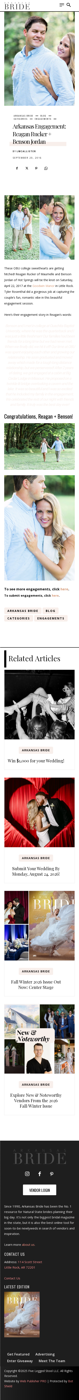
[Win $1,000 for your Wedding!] (39, 704)
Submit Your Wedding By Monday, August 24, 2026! (36, 871)
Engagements (43, 119)
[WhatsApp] (46, 168)
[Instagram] (27, 1174)
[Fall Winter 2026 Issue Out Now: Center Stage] (39, 926)
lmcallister (26, 151)
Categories (21, 119)
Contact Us (12, 1278)
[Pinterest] (36, 168)
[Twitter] (26, 168)
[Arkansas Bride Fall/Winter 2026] (22, 1314)
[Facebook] (17, 168)
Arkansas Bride (23, 116)
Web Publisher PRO (33, 1381)
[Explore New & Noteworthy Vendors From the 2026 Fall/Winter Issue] (39, 1039)
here (64, 589)
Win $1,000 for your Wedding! (36, 760)
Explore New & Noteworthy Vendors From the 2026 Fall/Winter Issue (36, 1100)
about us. (28, 1244)
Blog (43, 116)
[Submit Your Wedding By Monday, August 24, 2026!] (39, 812)
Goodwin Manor (43, 286)
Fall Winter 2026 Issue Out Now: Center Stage (36, 984)
